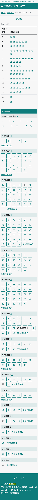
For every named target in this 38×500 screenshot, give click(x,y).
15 (26, 125)
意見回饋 (4, 483)
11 (7, 125)
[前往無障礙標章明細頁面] (12, 483)
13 (17, 125)
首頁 (3, 12)
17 (3, 130)
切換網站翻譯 (31, 1)
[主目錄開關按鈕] (34, 6)
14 (22, 125)
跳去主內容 (15, 1)
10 (3, 125)
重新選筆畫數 (6, 145)
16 (31, 125)
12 (12, 125)
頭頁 (22, 477)
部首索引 (10, 12)
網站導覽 (23, 1)
